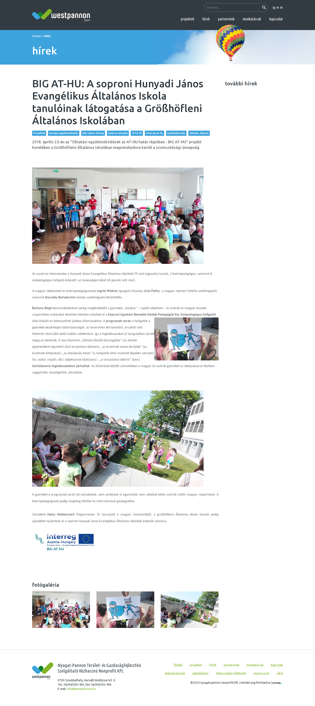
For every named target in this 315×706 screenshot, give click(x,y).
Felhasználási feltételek (231, 673)
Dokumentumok (175, 673)
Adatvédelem (200, 673)
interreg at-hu (154, 133)
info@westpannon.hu (81, 689)
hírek (206, 19)
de (281, 7)
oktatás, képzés (199, 133)
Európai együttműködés (63, 133)
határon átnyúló (118, 133)
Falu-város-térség (93, 133)
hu (274, 7)
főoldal (36, 36)
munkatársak (252, 19)
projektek (187, 19)
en (277, 7)
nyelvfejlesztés (176, 133)
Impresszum (261, 673)
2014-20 (137, 133)
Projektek (39, 133)
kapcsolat (276, 19)
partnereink (226, 19)
